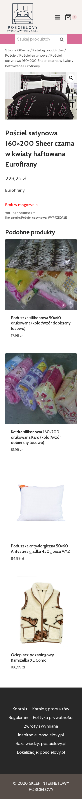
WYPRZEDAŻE (57, 217)
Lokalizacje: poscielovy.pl (41, 752)
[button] (71, 78)
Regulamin (18, 717)
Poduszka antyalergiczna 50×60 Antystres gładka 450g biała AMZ (40, 549)
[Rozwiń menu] (57, 17)
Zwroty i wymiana (41, 726)
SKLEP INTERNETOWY (49, 783)
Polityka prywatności (53, 717)
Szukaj (63, 39)
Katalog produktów (50, 709)
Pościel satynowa (34, 217)
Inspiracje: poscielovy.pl (41, 735)
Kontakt (20, 709)
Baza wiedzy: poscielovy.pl (41, 743)
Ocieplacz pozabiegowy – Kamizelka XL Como (34, 657)
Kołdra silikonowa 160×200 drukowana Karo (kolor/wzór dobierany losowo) (36, 437)
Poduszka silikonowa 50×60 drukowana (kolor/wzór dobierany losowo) (41, 323)
